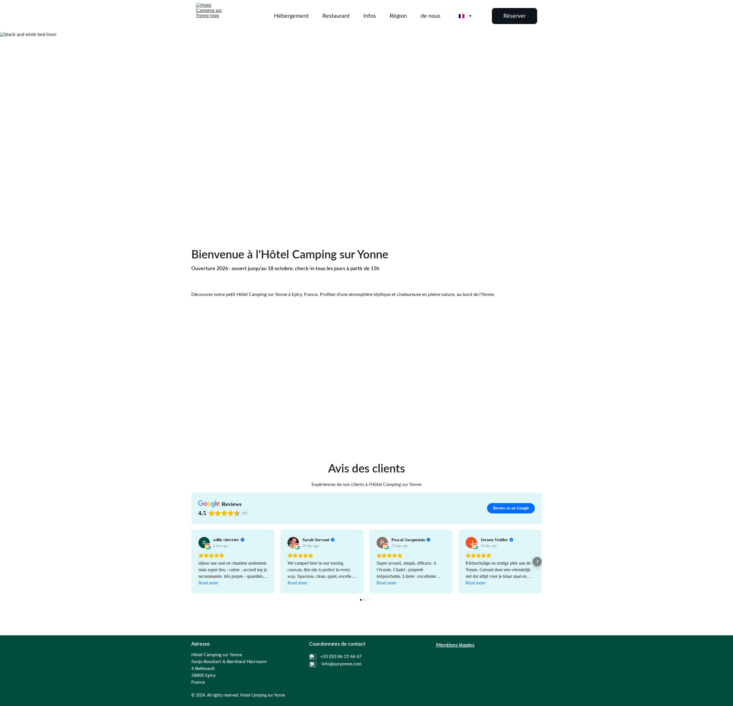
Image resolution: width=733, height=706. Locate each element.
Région (398, 16)
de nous (430, 16)
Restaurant (336, 16)
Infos (369, 16)
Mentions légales (455, 645)
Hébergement (291, 16)
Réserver (514, 16)
